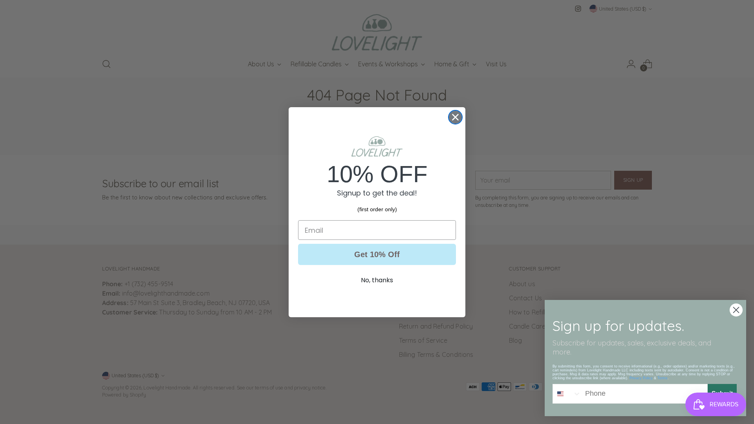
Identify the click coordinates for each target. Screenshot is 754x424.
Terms (662, 378)
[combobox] (567, 393)
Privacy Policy (641, 378)
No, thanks (377, 280)
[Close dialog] (455, 117)
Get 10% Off (377, 254)
